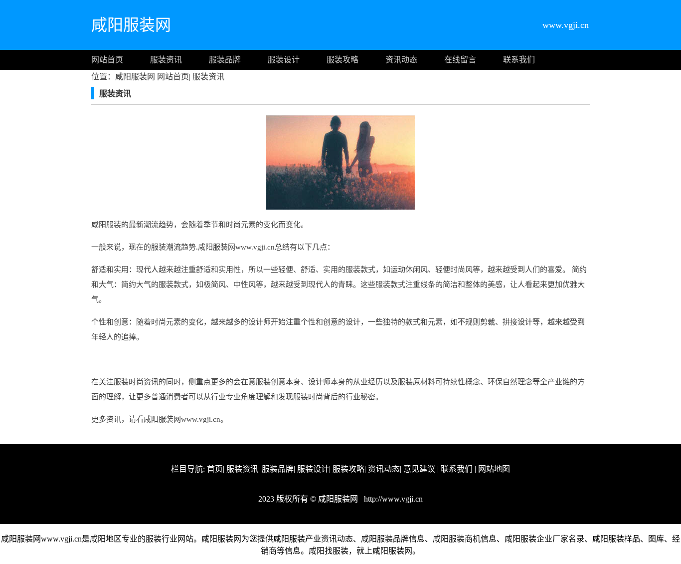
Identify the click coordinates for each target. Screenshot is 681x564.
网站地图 (494, 469)
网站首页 (107, 59)
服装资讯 (166, 59)
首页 (215, 469)
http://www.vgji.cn (392, 499)
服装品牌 (225, 59)
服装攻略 (342, 59)
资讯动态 (401, 59)
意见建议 (419, 469)
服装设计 (284, 59)
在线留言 (460, 59)
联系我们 (519, 59)
